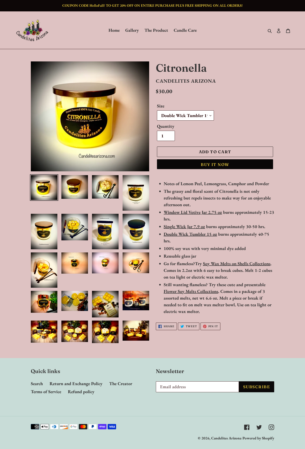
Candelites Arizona (226, 438)
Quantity (165, 126)
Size (160, 106)
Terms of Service (46, 391)
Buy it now (215, 164)
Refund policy (81, 391)
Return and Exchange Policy (76, 383)
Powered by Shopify (258, 438)
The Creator (120, 383)
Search (37, 383)
